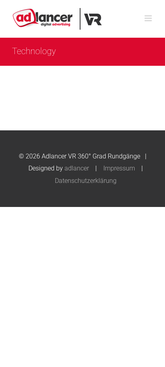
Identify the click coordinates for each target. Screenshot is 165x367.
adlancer (76, 168)
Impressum (119, 168)
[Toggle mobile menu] (149, 18)
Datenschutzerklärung (86, 181)
